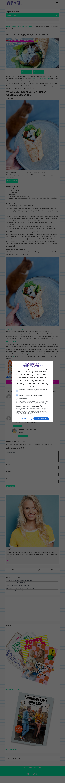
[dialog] (32, 391)
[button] (32, 399)
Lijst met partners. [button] (38, 406)
